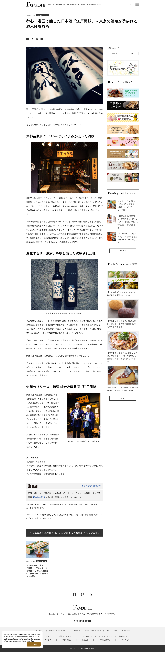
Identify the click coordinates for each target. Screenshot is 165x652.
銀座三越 (85, 640)
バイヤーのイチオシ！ (43, 640)
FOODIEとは (39, 630)
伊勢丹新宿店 (67, 640)
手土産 (114, 53)
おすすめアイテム (105, 636)
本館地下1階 (40, 497)
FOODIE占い (125, 640)
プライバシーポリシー (93, 630)
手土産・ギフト (65, 636)
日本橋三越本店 (104, 640)
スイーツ (49, 636)
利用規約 (76, 630)
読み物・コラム (124, 636)
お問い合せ (126, 630)
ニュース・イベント (84, 636)
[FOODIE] (42, 39)
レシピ (131, 53)
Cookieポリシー (112, 630)
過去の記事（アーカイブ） (59, 630)
